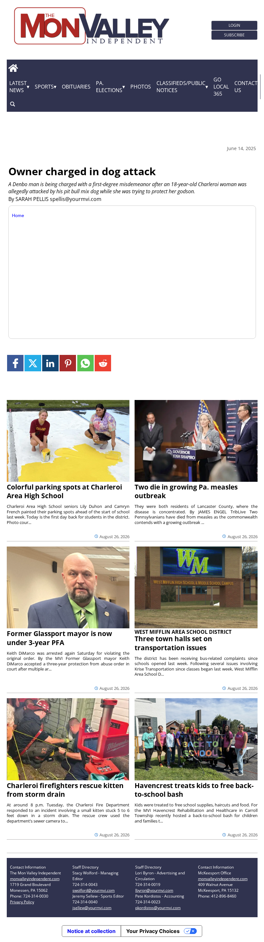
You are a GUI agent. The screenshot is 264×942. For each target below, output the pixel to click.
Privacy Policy (22, 902)
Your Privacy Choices (153, 931)
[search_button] (12, 104)
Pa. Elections (109, 87)
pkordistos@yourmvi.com (158, 907)
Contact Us (246, 87)
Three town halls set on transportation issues (173, 643)
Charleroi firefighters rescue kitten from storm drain (65, 790)
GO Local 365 (221, 86)
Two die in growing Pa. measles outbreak (186, 491)
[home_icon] (13, 68)
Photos (140, 86)
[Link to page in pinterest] (68, 363)
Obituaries (76, 86)
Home (18, 215)
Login (234, 25)
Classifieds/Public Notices (180, 87)
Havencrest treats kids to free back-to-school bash (194, 790)
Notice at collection (91, 931)
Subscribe (234, 35)
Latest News (18, 87)
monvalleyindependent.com (35, 878)
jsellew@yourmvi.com (91, 907)
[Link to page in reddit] (103, 363)
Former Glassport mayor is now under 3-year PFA (59, 638)
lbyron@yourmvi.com (154, 890)
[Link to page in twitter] (32, 363)
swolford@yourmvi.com (93, 890)
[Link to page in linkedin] (50, 363)
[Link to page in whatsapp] (85, 363)
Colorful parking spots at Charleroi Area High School (64, 491)
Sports (44, 86)
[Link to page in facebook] (15, 363)
